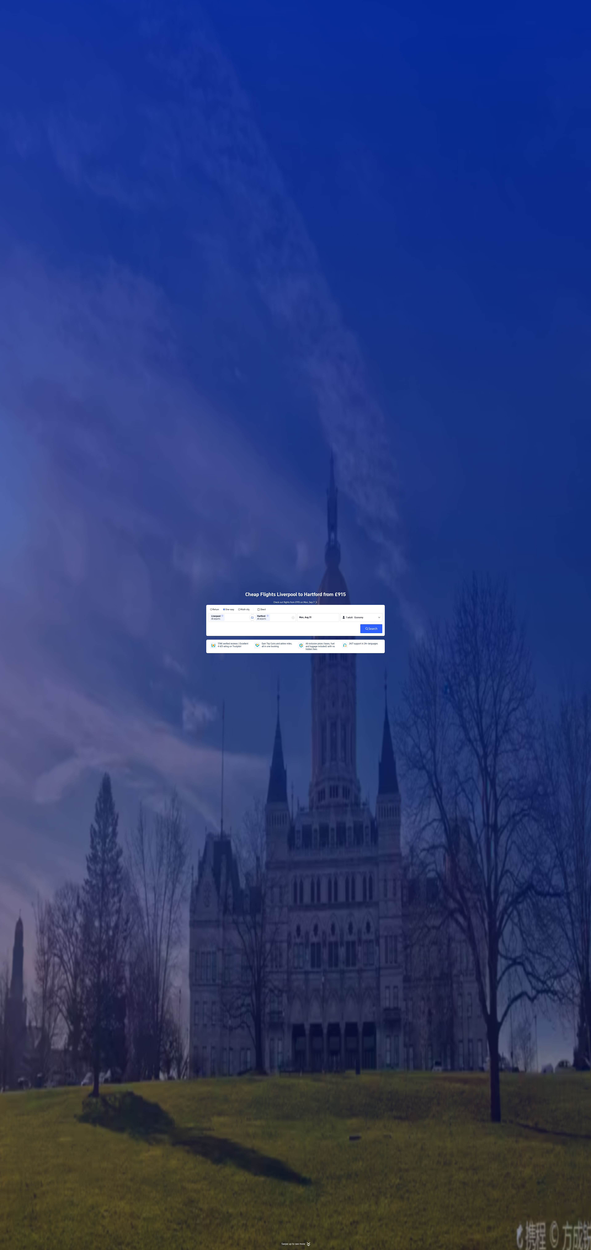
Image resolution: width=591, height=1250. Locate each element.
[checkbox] (261, 609)
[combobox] (226, 617)
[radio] (214, 609)
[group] (230, 617)
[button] (423, 5)
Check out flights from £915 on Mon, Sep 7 (293, 602)
